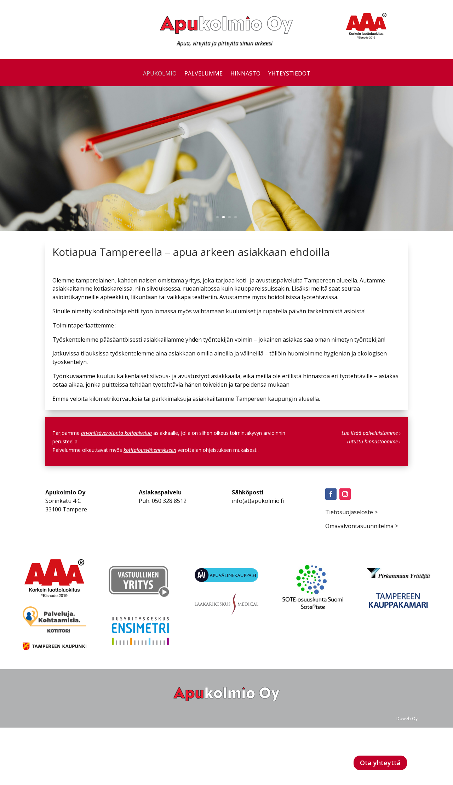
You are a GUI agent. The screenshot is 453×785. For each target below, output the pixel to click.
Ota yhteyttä (380, 762)
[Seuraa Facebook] (331, 494)
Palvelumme (203, 74)
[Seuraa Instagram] (345, 494)
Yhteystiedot (289, 74)
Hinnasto (245, 74)
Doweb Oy (407, 719)
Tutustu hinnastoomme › (373, 441)
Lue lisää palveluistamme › (371, 433)
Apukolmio (160, 74)
